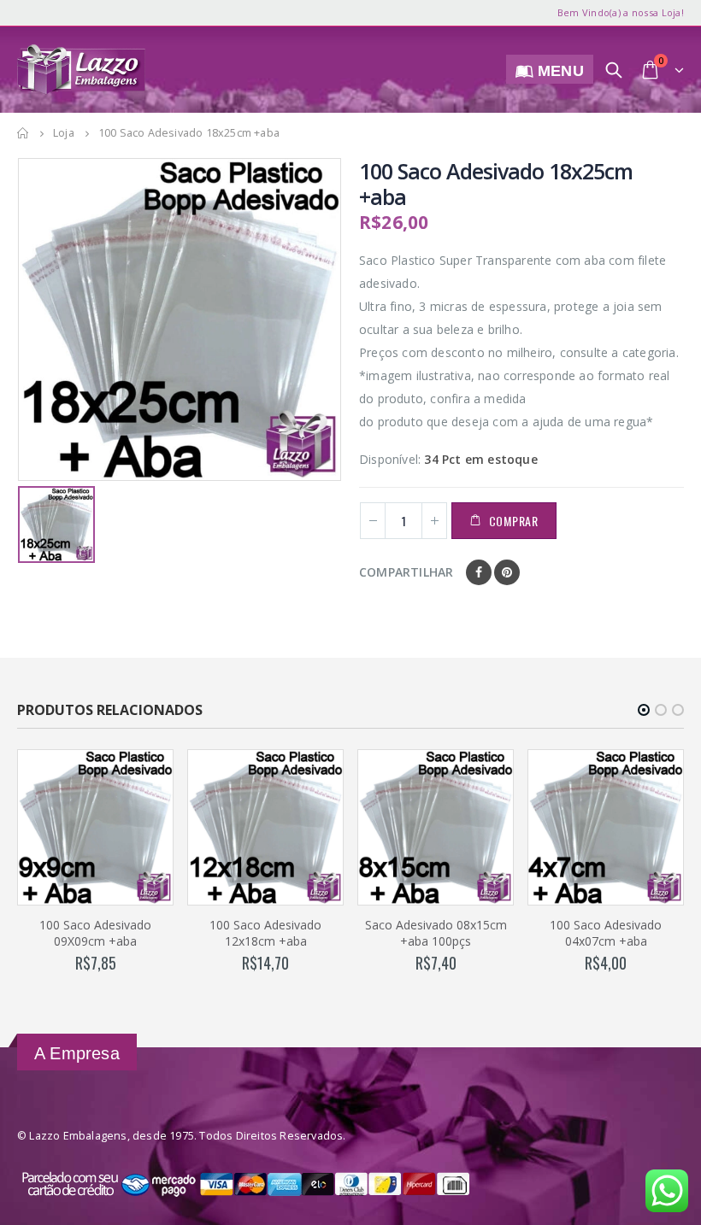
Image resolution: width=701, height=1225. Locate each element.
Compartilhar (406, 572)
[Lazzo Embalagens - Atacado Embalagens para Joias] (81, 69)
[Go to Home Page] (23, 133)
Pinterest (507, 572)
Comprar (514, 521)
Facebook (479, 572)
